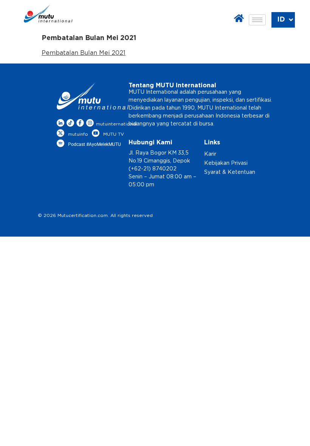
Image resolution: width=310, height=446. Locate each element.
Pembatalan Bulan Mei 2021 (84, 53)
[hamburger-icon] (257, 19)
